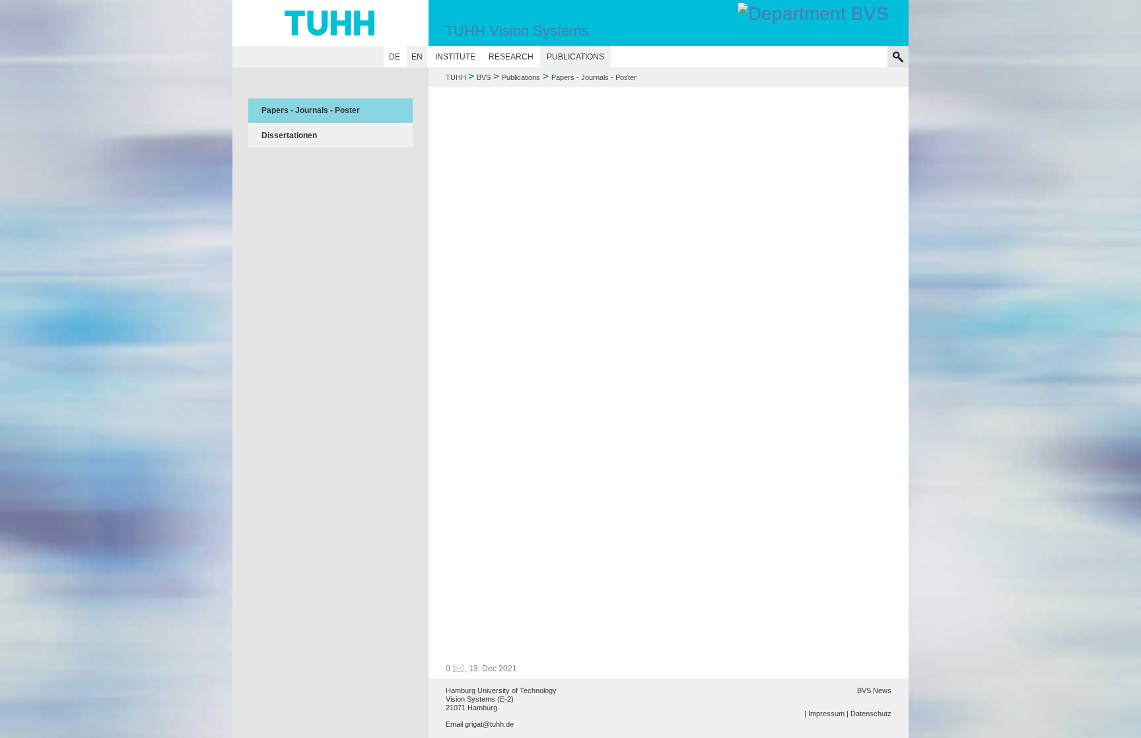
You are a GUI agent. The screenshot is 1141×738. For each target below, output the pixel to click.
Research (511, 56)
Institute (455, 56)
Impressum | (828, 714)
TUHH (456, 77)
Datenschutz (870, 714)
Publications (575, 56)
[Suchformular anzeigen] (898, 56)
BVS (484, 77)
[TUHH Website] (330, 23)
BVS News (874, 690)
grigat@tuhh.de (489, 724)
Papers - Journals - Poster (310, 110)
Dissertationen (289, 135)
